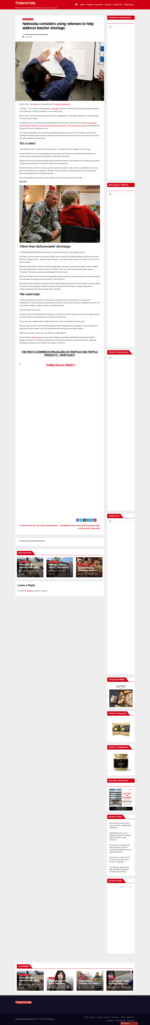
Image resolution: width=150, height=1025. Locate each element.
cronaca (81, 978)
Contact (99, 1017)
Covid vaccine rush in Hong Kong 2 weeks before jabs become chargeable (119, 859)
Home (82, 5)
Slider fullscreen (121, 1020)
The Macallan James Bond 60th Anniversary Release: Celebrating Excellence (119, 869)
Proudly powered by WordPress (24, 1019)
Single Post (130, 1017)
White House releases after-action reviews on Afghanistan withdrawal (120, 825)
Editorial (94, 574)
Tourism (108, 5)
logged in (30, 591)
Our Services (115, 1017)
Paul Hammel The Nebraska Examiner (36, 34)
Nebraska (55, 108)
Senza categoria (28, 19)
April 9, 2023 (26, 984)
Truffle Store (129, 5)
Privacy (123, 1017)
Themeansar (50, 1019)
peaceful (52, 978)
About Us (92, 1017)
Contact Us (117, 5)
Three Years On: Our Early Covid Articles (39, 525)
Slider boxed (110, 1020)
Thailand (90, 5)
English (126, 1023)
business (111, 978)
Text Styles (130, 1020)
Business (99, 5)
